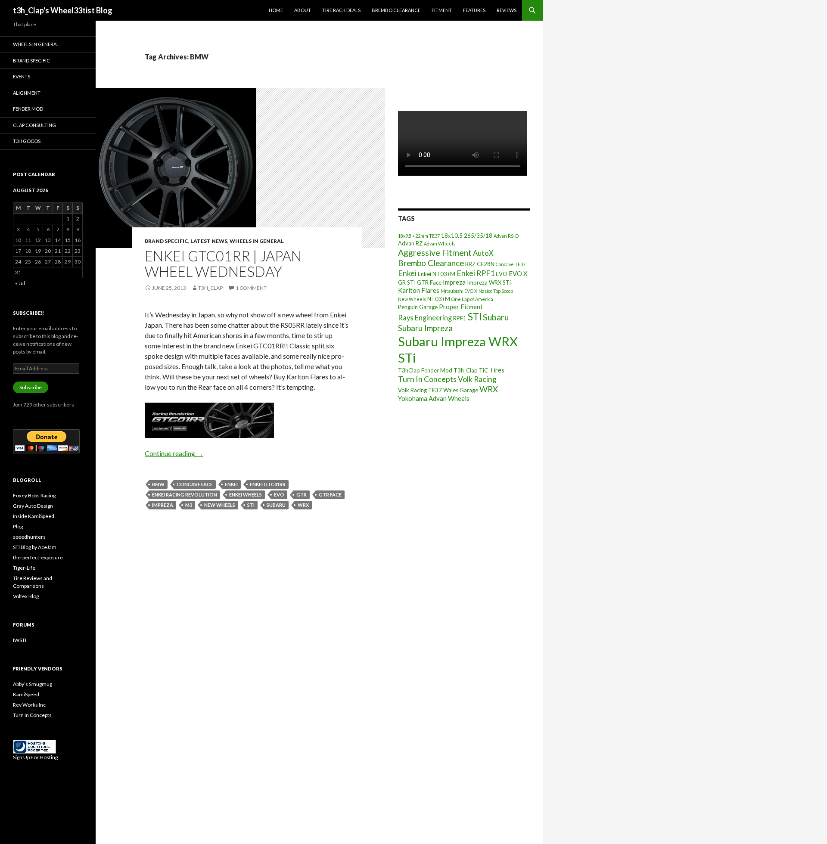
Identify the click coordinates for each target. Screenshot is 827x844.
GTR (301, 494)
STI (251, 505)
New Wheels (219, 505)
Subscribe (30, 387)
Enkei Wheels (245, 494)
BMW (158, 484)
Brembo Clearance (396, 10)
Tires (496, 370)
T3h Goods (26, 141)
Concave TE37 (510, 264)
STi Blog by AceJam (34, 547)
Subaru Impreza (425, 328)
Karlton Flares (418, 290)
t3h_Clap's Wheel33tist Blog (62, 10)
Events (21, 76)
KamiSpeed (26, 694)
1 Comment (251, 288)
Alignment (26, 93)
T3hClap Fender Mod (425, 370)
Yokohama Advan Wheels (433, 398)
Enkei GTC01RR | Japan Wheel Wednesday (223, 263)
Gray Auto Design (33, 506)
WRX (303, 505)
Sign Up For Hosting (35, 757)
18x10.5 (452, 235)
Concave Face (195, 484)
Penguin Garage (418, 307)
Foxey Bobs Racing (34, 495)
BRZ (470, 264)
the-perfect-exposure (38, 557)
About (302, 10)
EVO (279, 494)
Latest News (208, 241)
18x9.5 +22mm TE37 (419, 236)
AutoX (483, 253)
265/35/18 (478, 235)
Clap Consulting (34, 125)
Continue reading (174, 453)
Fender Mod (28, 109)
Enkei (231, 484)
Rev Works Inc (29, 704)
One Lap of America (472, 299)
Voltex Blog (26, 596)
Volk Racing (477, 379)
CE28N (485, 264)
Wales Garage (460, 390)
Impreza (162, 505)
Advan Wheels (439, 243)
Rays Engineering (425, 317)
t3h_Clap (210, 288)
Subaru (276, 505)
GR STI (407, 282)
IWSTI (19, 640)
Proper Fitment (461, 306)
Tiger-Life (24, 568)
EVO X (518, 273)
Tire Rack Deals (341, 10)
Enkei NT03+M (436, 273)
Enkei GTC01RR (268, 484)
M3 (188, 505)
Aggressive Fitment (435, 253)
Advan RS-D (506, 236)
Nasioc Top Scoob (496, 291)
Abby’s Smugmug (32, 684)
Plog (18, 526)
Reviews (506, 10)
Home (276, 10)
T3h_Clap (466, 370)
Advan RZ (410, 243)
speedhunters (29, 537)
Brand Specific (166, 241)
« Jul (20, 283)
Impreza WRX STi (489, 282)
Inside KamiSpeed (33, 516)
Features (474, 10)
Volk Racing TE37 (420, 390)
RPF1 (459, 318)
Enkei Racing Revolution (184, 494)
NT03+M (438, 298)
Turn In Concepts (427, 379)
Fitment (442, 10)
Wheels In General (257, 241)
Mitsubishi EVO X (459, 291)
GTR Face (330, 494)
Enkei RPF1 (475, 273)
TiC (483, 370)
